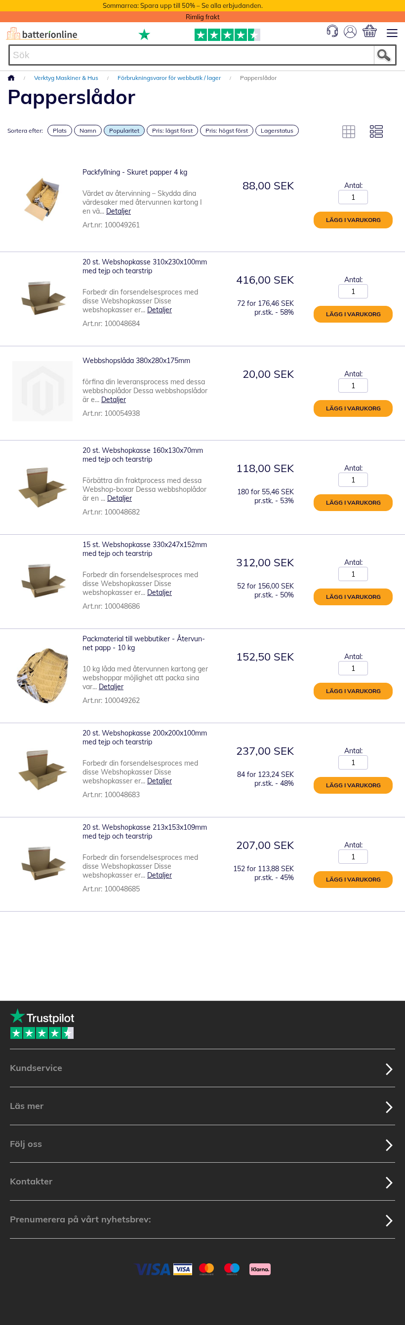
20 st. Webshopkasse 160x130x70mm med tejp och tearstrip (142, 455)
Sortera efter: (25, 130)
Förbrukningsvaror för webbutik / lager (170, 77)
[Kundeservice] (332, 34)
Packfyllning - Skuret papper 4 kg (134, 172)
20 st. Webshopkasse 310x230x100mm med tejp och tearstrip (144, 266)
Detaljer (118, 211)
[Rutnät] (348, 131)
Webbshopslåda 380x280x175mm (136, 360)
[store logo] (42, 33)
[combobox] (202, 55)
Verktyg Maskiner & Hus (67, 77)
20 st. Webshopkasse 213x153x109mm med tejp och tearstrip (144, 832)
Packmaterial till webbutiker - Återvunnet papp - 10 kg (143, 643)
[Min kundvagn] (370, 31)
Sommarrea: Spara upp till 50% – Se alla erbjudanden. (183, 5)
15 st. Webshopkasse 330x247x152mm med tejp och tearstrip (144, 549)
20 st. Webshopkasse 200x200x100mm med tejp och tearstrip (144, 737)
